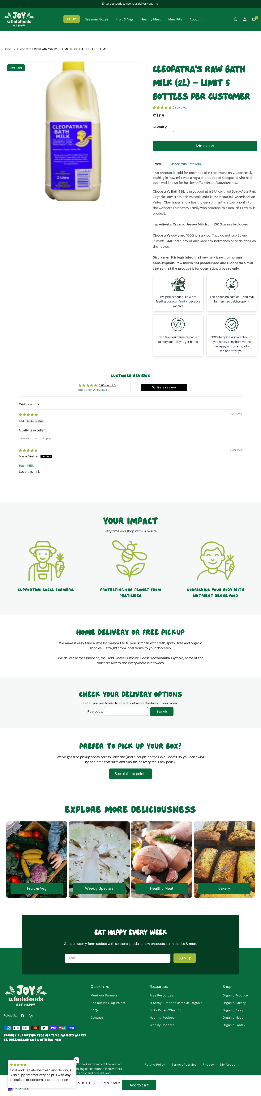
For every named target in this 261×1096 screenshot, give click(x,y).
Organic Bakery (234, 1003)
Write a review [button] (164, 387)
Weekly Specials (99, 888)
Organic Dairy (233, 1010)
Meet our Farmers (104, 995)
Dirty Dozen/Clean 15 (166, 1010)
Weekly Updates (162, 1025)
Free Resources (161, 995)
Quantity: (160, 127)
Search (161, 711)
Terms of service (184, 1065)
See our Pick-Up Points (108, 1003)
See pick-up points (130, 773)
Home (8, 49)
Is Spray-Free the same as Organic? (177, 1003)
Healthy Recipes (162, 1018)
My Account (229, 1065)
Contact (97, 1018)
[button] (71, 19)
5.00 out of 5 (107, 385)
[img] (28, 415)
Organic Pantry (234, 1025)
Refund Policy (155, 1065)
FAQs (95, 1010)
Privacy (208, 1065)
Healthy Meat (161, 888)
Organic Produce (235, 995)
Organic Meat (233, 1018)
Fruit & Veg (36, 888)
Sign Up (184, 958)
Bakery (224, 888)
